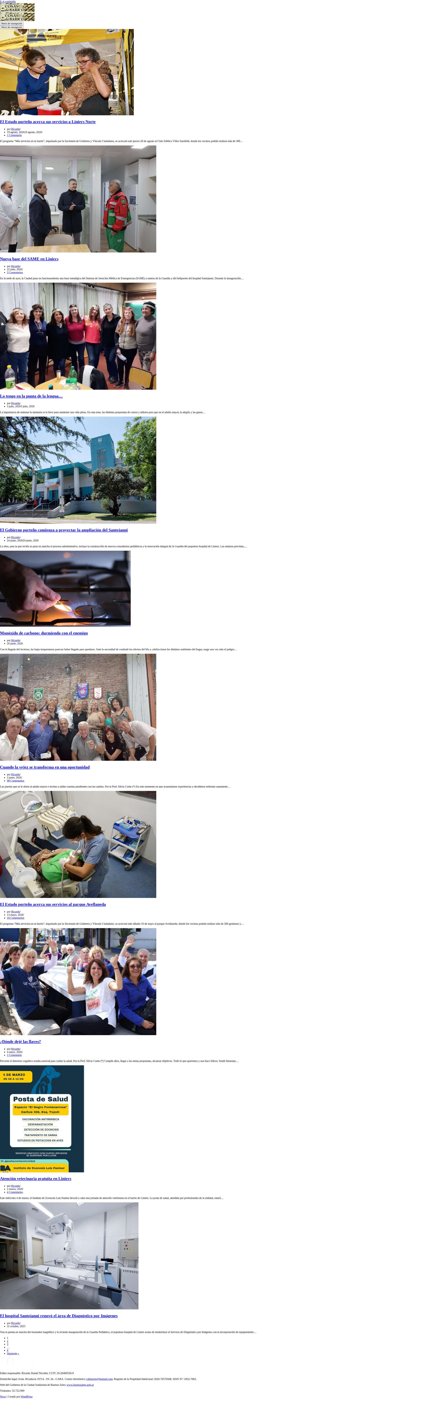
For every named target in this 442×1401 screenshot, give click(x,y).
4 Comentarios (15, 1192)
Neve (3, 1396)
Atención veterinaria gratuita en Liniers (35, 1178)
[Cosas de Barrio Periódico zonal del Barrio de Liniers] (17, 10)
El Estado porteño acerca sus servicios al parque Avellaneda (53, 904)
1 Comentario (14, 135)
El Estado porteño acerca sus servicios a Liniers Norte (48, 121)
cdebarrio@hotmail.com (99, 1379)
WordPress (26, 1396)
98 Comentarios (15, 780)
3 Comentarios (15, 272)
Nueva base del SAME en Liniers (29, 259)
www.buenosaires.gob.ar (80, 1384)
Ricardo (15, 129)
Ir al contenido (8, 1)
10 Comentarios (15, 917)
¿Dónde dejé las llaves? (20, 1041)
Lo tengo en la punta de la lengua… (31, 396)
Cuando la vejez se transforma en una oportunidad (45, 767)
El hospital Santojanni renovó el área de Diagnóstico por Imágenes (59, 1316)
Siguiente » (13, 1353)
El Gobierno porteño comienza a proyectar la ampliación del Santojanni (64, 530)
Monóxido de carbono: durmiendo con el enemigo (44, 633)
